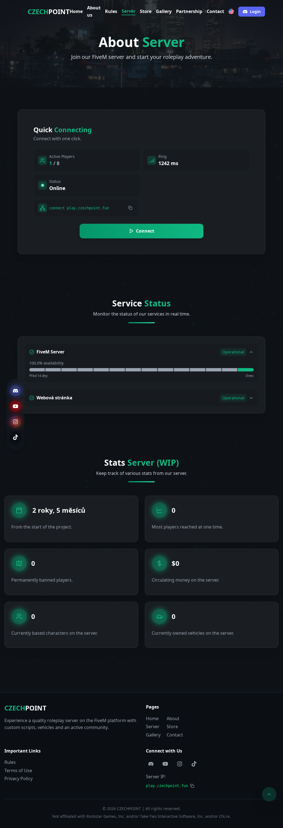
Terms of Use (18, 770)
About (173, 718)
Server (128, 11)
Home (76, 11)
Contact (215, 11)
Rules (111, 11)
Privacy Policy (18, 778)
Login (255, 11)
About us (94, 11)
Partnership (189, 11)
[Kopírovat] (130, 208)
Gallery (164, 11)
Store (145, 11)
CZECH (25, 707)
